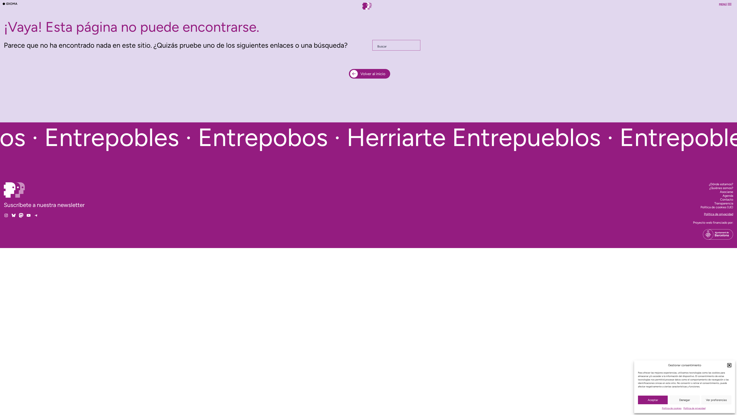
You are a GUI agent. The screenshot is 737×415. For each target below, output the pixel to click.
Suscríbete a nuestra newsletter (44, 204)
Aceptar (653, 400)
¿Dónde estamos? (721, 184)
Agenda (728, 196)
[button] (729, 365)
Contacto (726, 199)
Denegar (684, 400)
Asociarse (726, 192)
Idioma (11, 3)
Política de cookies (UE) (717, 207)
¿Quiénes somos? (721, 188)
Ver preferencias (716, 400)
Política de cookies (672, 408)
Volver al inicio (372, 73)
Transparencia (723, 203)
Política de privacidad (694, 408)
